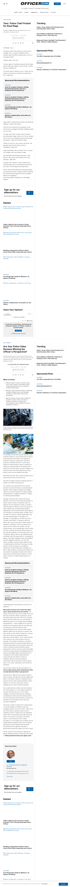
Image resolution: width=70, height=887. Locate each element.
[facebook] (13, 43)
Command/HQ (34, 12)
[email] (23, 43)
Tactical (53, 12)
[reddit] (20, 43)
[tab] (7, 314)
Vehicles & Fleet (44, 12)
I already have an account (18, 333)
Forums (26, 12)
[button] (4, 4)
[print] (32, 43)
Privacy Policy (44, 883)
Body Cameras (7, 342)
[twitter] (18, 43)
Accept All (63, 884)
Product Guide (18, 12)
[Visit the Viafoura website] (30, 320)
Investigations (7, 19)
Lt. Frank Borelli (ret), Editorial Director (18, 364)
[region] (18, 317)
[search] (7, 4)
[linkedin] (16, 43)
